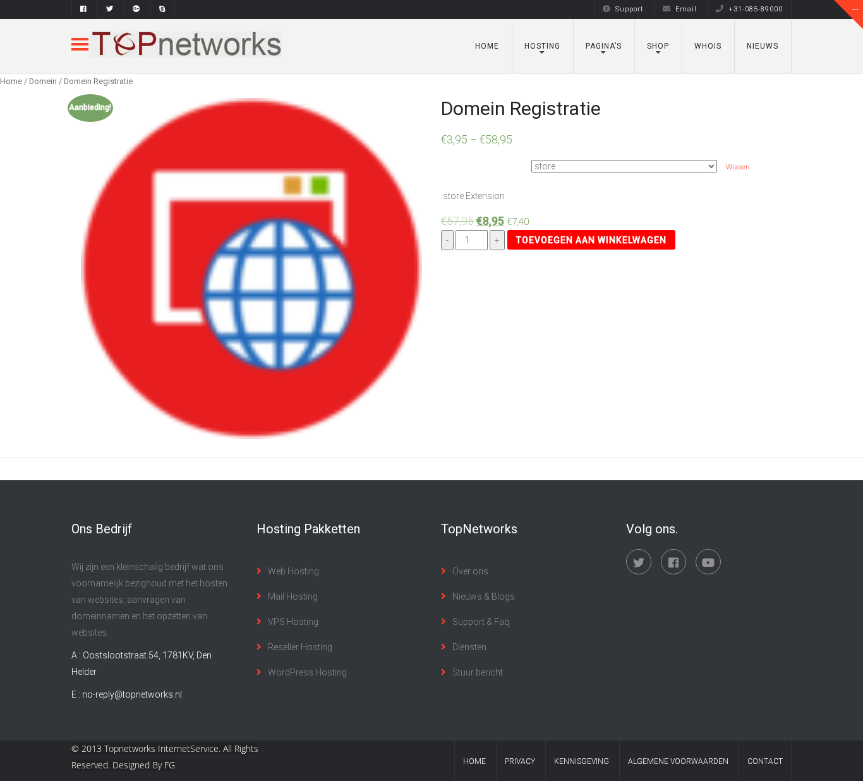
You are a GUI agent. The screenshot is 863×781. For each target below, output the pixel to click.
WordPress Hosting (307, 672)
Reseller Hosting (300, 647)
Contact (765, 761)
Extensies (459, 161)
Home (487, 46)
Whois (707, 46)
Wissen (738, 166)
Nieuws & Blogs (483, 596)
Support (629, 9)
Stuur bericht (477, 672)
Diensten (469, 647)
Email (686, 9)
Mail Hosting (293, 596)
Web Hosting (293, 571)
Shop (658, 46)
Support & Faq (480, 622)
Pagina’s (604, 46)
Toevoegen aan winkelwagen (591, 240)
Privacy (520, 761)
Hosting (542, 46)
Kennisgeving (581, 761)
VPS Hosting (293, 622)
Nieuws (762, 46)
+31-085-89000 (755, 9)
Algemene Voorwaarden (678, 761)
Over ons (470, 571)
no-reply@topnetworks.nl (132, 694)
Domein (43, 81)
